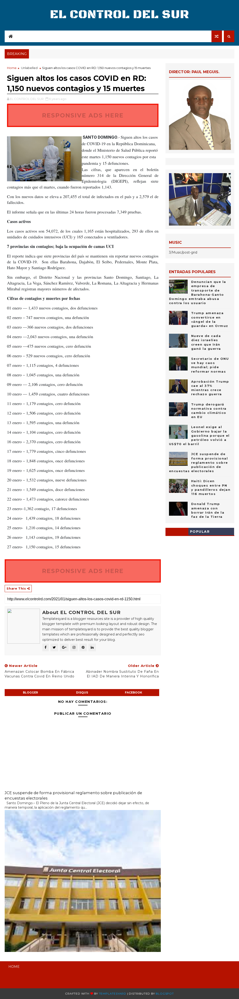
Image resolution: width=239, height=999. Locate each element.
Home (12, 68)
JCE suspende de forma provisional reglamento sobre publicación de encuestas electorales (198, 462)
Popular (200, 531)
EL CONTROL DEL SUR (119, 14)
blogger (30, 692)
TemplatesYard (112, 993)
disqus (82, 692)
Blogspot (165, 993)
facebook (133, 692)
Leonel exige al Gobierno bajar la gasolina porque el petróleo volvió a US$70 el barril (199, 435)
